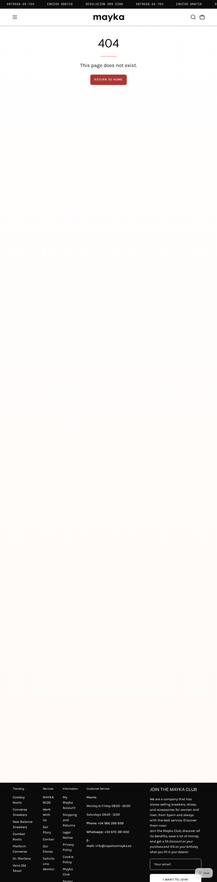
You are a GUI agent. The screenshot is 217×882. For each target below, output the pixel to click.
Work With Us (47, 814)
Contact (49, 839)
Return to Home (108, 79)
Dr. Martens (22, 858)
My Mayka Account (69, 802)
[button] (193, 17)
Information (70, 788)
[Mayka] (108, 17)
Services (48, 788)
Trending (18, 788)
